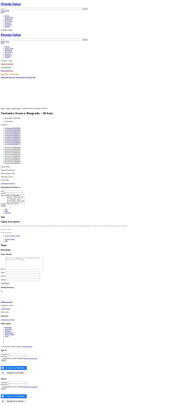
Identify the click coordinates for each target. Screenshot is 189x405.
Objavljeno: (4, 177)
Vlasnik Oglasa (5, 309)
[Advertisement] (60, 94)
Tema (3, 195)
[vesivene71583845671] (12, 139)
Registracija (8, 19)
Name (3, 272)
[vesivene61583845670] (12, 132)
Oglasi (8, 108)
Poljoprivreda (9, 333)
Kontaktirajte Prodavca (8, 183)
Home (3, 108)
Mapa (6, 211)
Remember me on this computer (13, 358)
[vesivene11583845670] (12, 133)
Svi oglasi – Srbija (6, 30)
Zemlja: (3, 167)
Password (4, 356)
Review (3, 269)
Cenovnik (8, 23)
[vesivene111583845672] (13, 142)
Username (4, 354)
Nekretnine (8, 327)
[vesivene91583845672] (12, 144)
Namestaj (8, 331)
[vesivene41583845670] (12, 135)
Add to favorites (10, 239)
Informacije (8, 25)
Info (6, 209)
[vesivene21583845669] (12, 128)
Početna (7, 16)
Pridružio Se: (5, 305)
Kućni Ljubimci (10, 334)
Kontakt (7, 26)
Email (3, 193)
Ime (2, 191)
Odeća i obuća (16, 108)
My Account (9, 21)
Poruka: (4, 204)
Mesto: (3, 173)
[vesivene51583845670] (12, 137)
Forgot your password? (30, 358)
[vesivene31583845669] (12, 130)
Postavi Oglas (5, 11)
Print (6, 241)
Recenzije (8, 213)
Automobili (8, 329)
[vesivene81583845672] (12, 140)
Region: (3, 170)
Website (3, 280)
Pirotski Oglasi (27, 346)
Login (6, 336)
